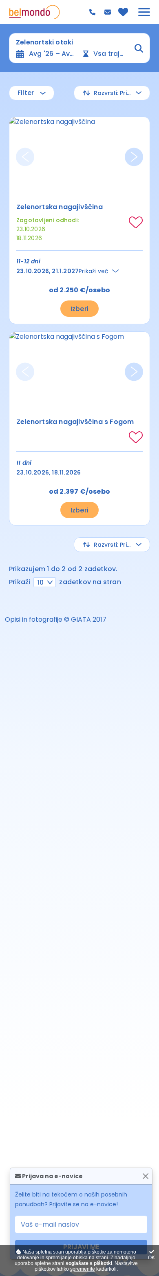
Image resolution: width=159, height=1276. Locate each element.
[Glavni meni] (144, 12)
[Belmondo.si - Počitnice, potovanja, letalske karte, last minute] (34, 12)
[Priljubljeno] (123, 12)
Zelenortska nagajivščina (59, 207)
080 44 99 (93, 12)
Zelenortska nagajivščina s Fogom (75, 421)
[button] (112, 93)
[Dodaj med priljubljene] (136, 222)
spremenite (82, 1269)
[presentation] (25, 157)
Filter (26, 92)
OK (151, 1258)
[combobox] (44, 582)
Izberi (79, 308)
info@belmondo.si (108, 12)
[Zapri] (145, 1176)
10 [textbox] (40, 582)
